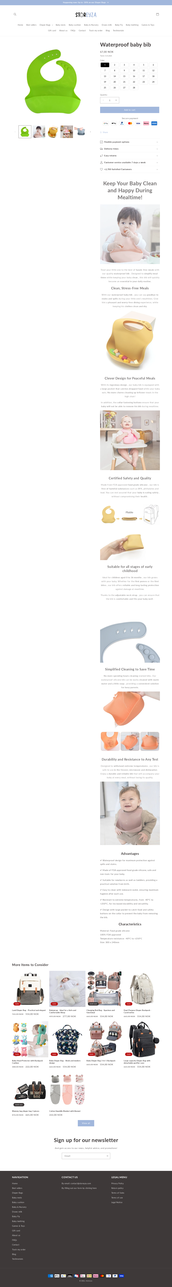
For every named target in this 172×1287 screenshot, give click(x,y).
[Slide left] (15, 132)
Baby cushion (18, 1202)
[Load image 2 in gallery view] (39, 132)
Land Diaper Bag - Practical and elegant (29, 1010)
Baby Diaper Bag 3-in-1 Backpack (101, 1061)
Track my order (19, 1249)
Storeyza (89, 1281)
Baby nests (17, 1197)
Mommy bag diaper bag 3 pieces (25, 1111)
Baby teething (18, 1221)
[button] (15, 14)
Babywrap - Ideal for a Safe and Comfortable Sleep (62, 1011)
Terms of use (117, 1197)
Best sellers (17, 1188)
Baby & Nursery (19, 1207)
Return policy (117, 1188)
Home (14, 1183)
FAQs (14, 1240)
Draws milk (17, 1212)
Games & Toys (18, 1226)
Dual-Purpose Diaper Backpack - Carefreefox (137, 1011)
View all (86, 1123)
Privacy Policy (117, 1183)
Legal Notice (116, 1202)
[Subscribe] (107, 1156)
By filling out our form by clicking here (79, 1188)
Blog (14, 1254)
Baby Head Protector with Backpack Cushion (27, 1062)
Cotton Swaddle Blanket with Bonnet (64, 1111)
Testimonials (17, 1259)
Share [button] (105, 132)
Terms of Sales (117, 1193)
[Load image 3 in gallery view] (52, 132)
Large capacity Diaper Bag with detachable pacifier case (137, 1062)
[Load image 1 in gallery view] (25, 132)
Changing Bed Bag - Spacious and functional (101, 1011)
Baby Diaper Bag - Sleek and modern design (64, 1062)
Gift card (16, 1230)
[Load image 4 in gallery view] (66, 132)
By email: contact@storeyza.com (76, 1183)
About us (16, 1235)
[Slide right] (90, 132)
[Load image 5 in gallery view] (80, 132)
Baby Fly (16, 1216)
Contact (15, 1245)
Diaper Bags (17, 1193)
